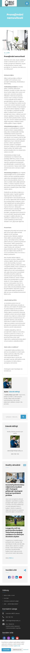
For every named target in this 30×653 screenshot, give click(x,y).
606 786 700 (9, 617)
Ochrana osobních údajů (11, 601)
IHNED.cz (11, 558)
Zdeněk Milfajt (14, 392)
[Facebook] (9, 578)
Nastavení (25, 649)
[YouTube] (20, 578)
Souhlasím (6, 649)
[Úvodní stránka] (9, 3)
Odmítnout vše (17, 649)
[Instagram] (13, 578)
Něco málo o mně (9, 595)
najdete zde (16, 646)
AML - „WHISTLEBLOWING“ (11, 604)
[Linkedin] (16, 578)
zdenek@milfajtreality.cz (13, 620)
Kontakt (6, 598)
